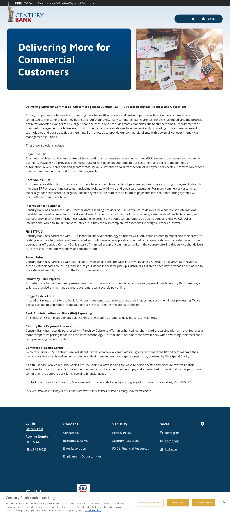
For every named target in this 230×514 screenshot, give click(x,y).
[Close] (224, 502)
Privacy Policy (121, 433)
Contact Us (71, 433)
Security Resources (125, 441)
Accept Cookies (203, 502)
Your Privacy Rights (150, 502)
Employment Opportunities (82, 456)
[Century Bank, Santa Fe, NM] (25, 12)
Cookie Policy (93, 510)
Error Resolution (74, 449)
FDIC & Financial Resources (130, 449)
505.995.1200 (34, 429)
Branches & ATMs (75, 441)
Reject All (177, 502)
